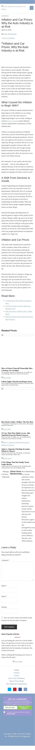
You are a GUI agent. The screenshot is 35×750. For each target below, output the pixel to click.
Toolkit (16, 670)
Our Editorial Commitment (16, 684)
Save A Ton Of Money (16, 678)
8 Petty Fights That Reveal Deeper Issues (16, 382)
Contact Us (26, 736)
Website (4, 607)
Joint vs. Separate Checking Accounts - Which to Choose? (16, 450)
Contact (16, 673)
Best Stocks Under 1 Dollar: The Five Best (17, 422)
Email (4, 596)
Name (4, 586)
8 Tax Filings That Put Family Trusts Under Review (15, 463)
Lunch (16, 675)
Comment (5, 560)
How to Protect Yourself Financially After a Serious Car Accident (17, 369)
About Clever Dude (16, 681)
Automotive (5, 15)
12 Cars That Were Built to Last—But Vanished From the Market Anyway (15, 434)
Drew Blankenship (10, 34)
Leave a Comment (8, 38)
